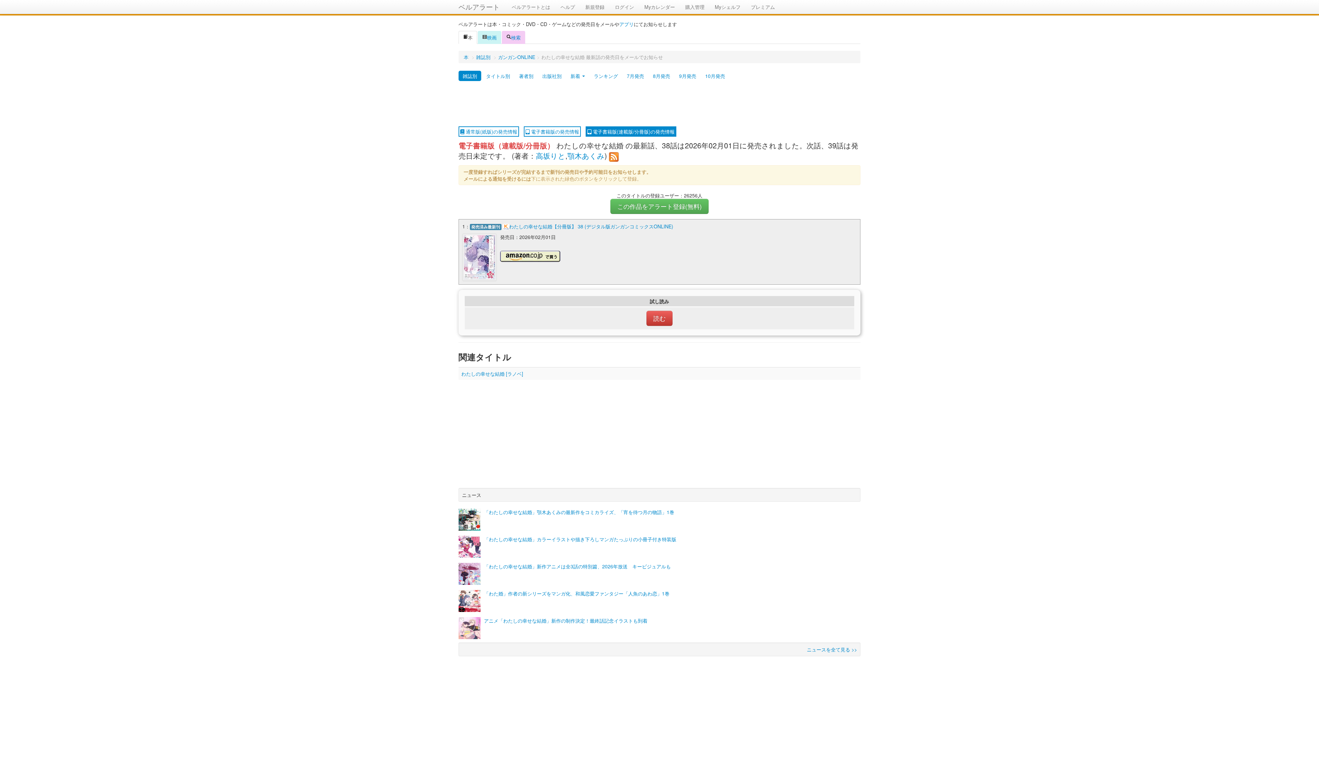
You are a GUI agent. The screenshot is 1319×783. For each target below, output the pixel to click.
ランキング (606, 75)
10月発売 (715, 75)
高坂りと (550, 155)
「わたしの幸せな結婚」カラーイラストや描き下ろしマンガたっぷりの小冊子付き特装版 (580, 539)
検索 (516, 37)
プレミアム (763, 6)
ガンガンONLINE (516, 57)
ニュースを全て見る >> (832, 649)
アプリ (626, 24)
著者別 (526, 75)
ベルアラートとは (531, 6)
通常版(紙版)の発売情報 (490, 131)
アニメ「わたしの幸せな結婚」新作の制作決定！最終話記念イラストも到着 (565, 620)
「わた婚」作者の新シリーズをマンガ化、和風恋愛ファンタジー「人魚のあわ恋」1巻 (576, 593)
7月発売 (635, 75)
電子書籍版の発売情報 (554, 131)
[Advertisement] (659, 104)
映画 (492, 37)
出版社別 (552, 75)
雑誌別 (483, 57)
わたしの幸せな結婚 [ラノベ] (492, 373)
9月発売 (687, 75)
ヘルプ (568, 6)
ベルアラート (479, 7)
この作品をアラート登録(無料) (659, 206)
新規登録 (595, 6)
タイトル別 (498, 75)
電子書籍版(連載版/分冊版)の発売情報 (633, 131)
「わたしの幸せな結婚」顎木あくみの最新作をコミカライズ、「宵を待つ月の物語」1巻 (579, 512)
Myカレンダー (659, 6)
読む (659, 318)
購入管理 (694, 6)
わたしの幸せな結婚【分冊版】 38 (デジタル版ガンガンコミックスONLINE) (591, 226)
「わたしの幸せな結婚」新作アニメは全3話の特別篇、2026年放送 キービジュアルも (577, 566)
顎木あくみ (586, 155)
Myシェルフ (728, 6)
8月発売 (661, 75)
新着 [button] (576, 75)
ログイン (624, 6)
